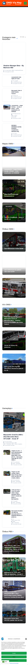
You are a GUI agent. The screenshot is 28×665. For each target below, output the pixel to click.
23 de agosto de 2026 (9, 71)
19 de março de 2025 (17, 524)
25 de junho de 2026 (17, 136)
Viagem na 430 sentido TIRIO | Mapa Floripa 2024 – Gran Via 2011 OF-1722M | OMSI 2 (17, 475)
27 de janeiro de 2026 (17, 464)
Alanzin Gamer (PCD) (15, 520)
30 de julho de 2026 (17, 118)
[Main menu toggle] (25, 3)
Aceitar (14, 653)
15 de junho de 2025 (17, 503)
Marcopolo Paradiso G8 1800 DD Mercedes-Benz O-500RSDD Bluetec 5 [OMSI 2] (17, 514)
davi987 (16, 501)
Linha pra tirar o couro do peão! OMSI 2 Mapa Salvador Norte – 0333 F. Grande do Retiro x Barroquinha (16, 494)
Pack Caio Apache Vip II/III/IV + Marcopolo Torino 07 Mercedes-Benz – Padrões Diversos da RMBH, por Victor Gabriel (13, 320)
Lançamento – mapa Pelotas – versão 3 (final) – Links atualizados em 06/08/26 (17, 108)
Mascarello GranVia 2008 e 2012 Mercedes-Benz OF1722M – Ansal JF (13, 437)
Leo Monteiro (17, 462)
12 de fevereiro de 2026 (9, 445)
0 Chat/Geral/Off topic (18, 70)
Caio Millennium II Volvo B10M (13, 248)
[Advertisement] (14, 21)
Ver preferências (14, 660)
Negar (14, 656)
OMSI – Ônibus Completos (17, 444)
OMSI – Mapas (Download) (14, 116)
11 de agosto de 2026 (17, 98)
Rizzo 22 (16, 95)
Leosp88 (16, 80)
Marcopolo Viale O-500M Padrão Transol (16, 92)
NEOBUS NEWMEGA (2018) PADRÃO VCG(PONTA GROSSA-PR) (16, 128)
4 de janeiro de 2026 (17, 482)
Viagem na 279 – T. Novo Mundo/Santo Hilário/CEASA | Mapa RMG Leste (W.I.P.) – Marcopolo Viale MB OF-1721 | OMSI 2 (16, 455)
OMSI (15, 442)
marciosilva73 (9, 70)
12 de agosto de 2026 (17, 83)
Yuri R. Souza (9, 441)
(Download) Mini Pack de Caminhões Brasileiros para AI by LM (13, 368)
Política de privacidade (14, 663)
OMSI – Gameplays (7, 444)
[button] (26, 639)
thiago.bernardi (17, 113)
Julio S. (15, 133)
